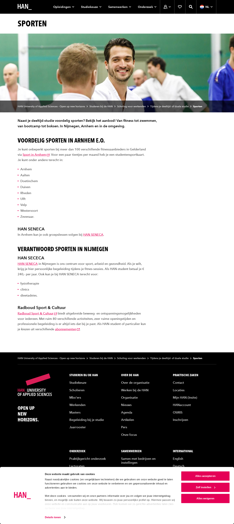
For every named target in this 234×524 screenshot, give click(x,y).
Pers (124, 427)
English (178, 458)
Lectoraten (76, 466)
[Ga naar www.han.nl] (25, 7)
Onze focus (129, 434)
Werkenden (77, 405)
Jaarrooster (77, 427)
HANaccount (182, 405)
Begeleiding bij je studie (86, 420)
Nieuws (126, 405)
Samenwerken (118, 7)
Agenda (126, 412)
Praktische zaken (185, 375)
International (183, 451)
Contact (178, 382)
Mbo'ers (75, 397)
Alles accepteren (205, 475)
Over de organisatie (135, 382)
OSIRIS (177, 412)
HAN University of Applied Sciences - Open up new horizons (51, 106)
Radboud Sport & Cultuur (35, 313)
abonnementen (65, 329)
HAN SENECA (93, 234)
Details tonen (53, 517)
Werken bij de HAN (135, 390)
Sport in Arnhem (34, 154)
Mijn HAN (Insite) (185, 397)
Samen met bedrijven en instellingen (138, 460)
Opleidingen (62, 7)
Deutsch (178, 466)
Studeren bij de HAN (101, 106)
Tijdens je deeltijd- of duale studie (169, 106)
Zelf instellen (203, 487)
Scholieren (76, 390)
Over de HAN (130, 375)
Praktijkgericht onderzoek (87, 458)
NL (207, 7)
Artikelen (127, 420)
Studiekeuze (89, 7)
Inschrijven (180, 420)
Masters (75, 412)
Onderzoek (145, 7)
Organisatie (129, 397)
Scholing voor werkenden (131, 106)
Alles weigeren (205, 498)
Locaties (178, 390)
